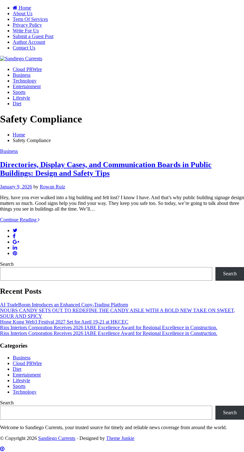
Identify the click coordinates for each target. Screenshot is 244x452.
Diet (17, 103)
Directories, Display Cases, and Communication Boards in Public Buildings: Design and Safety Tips (106, 168)
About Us (22, 13)
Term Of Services (30, 19)
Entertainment (27, 86)
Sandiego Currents (56, 438)
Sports (19, 92)
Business (21, 75)
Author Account (29, 42)
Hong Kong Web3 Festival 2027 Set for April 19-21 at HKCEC (64, 321)
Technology (25, 80)
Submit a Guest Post (33, 36)
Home (24, 7)
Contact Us (24, 47)
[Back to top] (2, 449)
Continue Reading (19, 219)
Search (7, 264)
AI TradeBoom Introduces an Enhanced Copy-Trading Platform (64, 304)
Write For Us (26, 30)
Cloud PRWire (27, 69)
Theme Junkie (120, 438)
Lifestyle (21, 98)
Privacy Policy (27, 25)
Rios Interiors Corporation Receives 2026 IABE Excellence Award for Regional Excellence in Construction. (108, 327)
